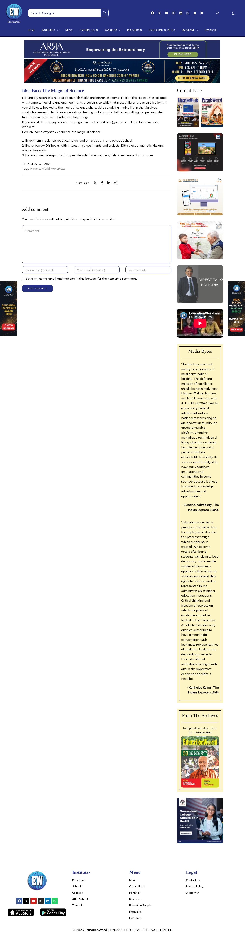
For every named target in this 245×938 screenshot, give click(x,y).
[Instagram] (174, 13)
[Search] (104, 13)
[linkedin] (108, 183)
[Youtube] (166, 13)
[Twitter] (96, 183)
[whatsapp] (115, 183)
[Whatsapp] (188, 13)
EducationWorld (96, 930)
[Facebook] (152, 13)
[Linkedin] (181, 13)
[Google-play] (202, 13)
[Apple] (195, 13)
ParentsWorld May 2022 (47, 168)
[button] (217, 13)
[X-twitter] (159, 13)
